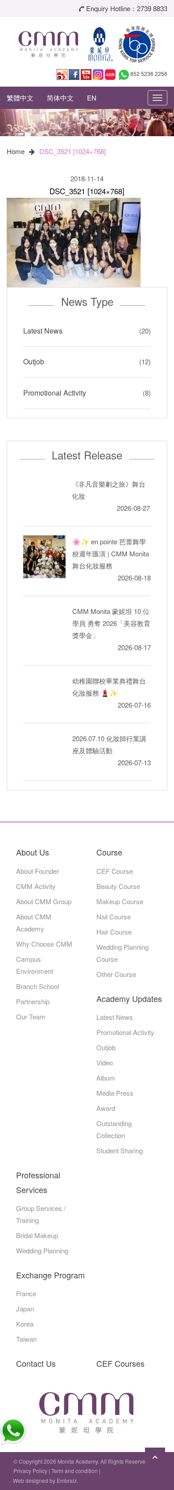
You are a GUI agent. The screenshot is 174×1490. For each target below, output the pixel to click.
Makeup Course (119, 901)
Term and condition (74, 1470)
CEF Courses (120, 1363)
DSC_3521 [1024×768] (72, 151)
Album (105, 1077)
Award (105, 1108)
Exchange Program (50, 1275)
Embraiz (67, 1480)
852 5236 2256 (148, 73)
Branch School (37, 986)
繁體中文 (20, 97)
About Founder (37, 871)
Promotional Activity (54, 393)
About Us (32, 852)
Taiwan (26, 1339)
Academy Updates (129, 998)
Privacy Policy (30, 1470)
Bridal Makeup (37, 1235)
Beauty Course (118, 886)
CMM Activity (36, 886)
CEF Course (114, 871)
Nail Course (113, 916)
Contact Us (36, 1363)
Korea (24, 1323)
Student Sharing (119, 1150)
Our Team (31, 1016)
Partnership (33, 1001)
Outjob (33, 361)
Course (109, 852)
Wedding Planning (42, 1250)
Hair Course (114, 931)
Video (104, 1062)
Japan (25, 1308)
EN (91, 97)
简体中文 (60, 97)
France (26, 1293)
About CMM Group (43, 901)
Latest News (42, 331)
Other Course (116, 974)
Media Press (114, 1093)
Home (16, 151)
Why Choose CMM (44, 943)
